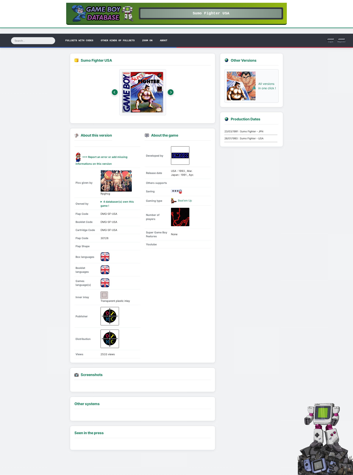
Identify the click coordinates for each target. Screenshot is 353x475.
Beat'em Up (184, 200)
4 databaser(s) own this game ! (117, 203)
